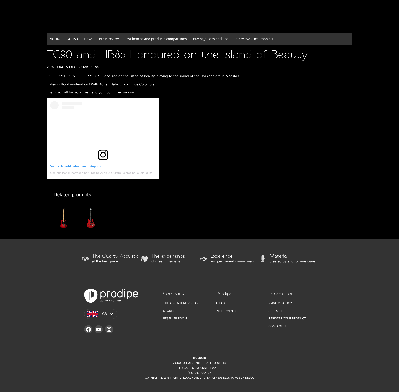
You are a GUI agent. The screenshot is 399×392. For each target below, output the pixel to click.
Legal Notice (192, 377)
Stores (169, 310)
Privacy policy (280, 303)
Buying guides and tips (210, 39)
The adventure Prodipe (181, 303)
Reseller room (175, 318)
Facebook (88, 329)
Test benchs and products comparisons (156, 39)
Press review (109, 39)
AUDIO (55, 39)
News (88, 39)
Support (275, 310)
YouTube (99, 329)
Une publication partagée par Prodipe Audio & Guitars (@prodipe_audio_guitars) (103, 172)
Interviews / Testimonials (254, 39)
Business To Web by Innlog (235, 377)
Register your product (287, 318)
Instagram (109, 329)
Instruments (226, 310)
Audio (220, 303)
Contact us (277, 326)
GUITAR (72, 39)
